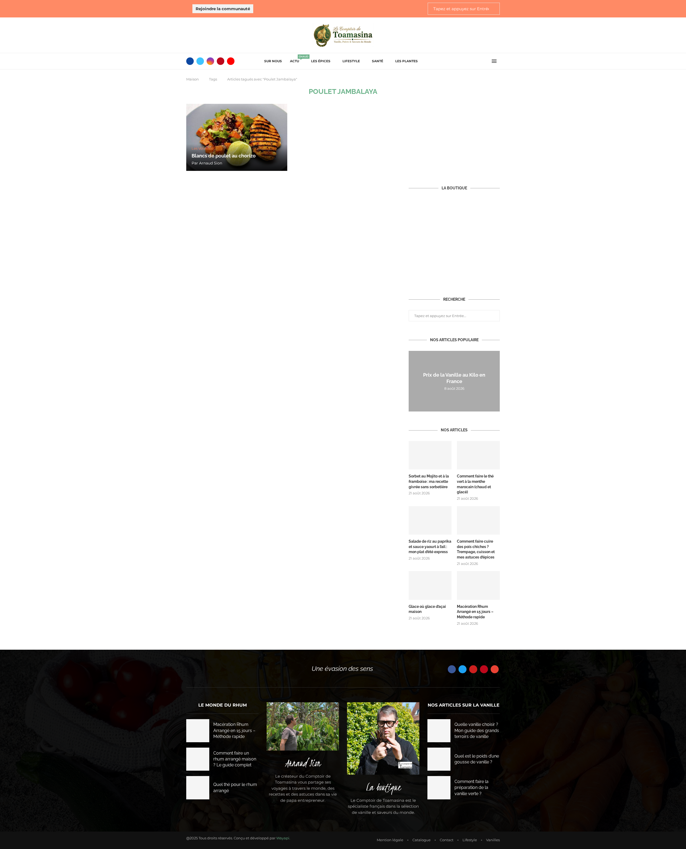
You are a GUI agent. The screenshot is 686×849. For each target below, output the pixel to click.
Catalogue (421, 840)
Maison (192, 79)
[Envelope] (495, 669)
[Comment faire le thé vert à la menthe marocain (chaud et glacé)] (478, 455)
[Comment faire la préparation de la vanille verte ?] (438, 787)
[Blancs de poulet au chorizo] (236, 137)
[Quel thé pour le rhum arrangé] (197, 787)
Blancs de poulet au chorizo (224, 156)
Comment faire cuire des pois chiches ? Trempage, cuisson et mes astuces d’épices (476, 549)
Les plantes (406, 61)
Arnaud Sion (210, 163)
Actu (296, 59)
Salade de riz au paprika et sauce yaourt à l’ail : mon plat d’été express (430, 546)
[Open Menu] (494, 61)
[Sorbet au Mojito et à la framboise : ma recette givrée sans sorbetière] (430, 455)
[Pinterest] (220, 61)
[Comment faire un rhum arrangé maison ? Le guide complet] (197, 759)
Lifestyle (351, 61)
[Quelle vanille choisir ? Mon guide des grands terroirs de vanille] (438, 730)
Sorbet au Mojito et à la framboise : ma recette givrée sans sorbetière (429, 481)
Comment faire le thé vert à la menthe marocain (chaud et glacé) (475, 484)
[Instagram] (210, 61)
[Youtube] (230, 61)
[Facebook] (190, 61)
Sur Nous (273, 61)
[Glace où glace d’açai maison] (430, 585)
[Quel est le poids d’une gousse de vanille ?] (438, 759)
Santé (377, 61)
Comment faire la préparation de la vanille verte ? (471, 787)
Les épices (320, 61)
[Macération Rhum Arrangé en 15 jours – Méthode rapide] (478, 585)
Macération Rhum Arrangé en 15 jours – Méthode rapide (475, 611)
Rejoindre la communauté (223, 8)
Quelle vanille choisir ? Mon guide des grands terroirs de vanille (476, 730)
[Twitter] (200, 61)
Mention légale (390, 840)
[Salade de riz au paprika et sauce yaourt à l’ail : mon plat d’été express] (430, 520)
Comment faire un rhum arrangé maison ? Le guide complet (234, 759)
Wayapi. (283, 838)
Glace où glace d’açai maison (427, 609)
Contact (446, 840)
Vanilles (493, 840)
